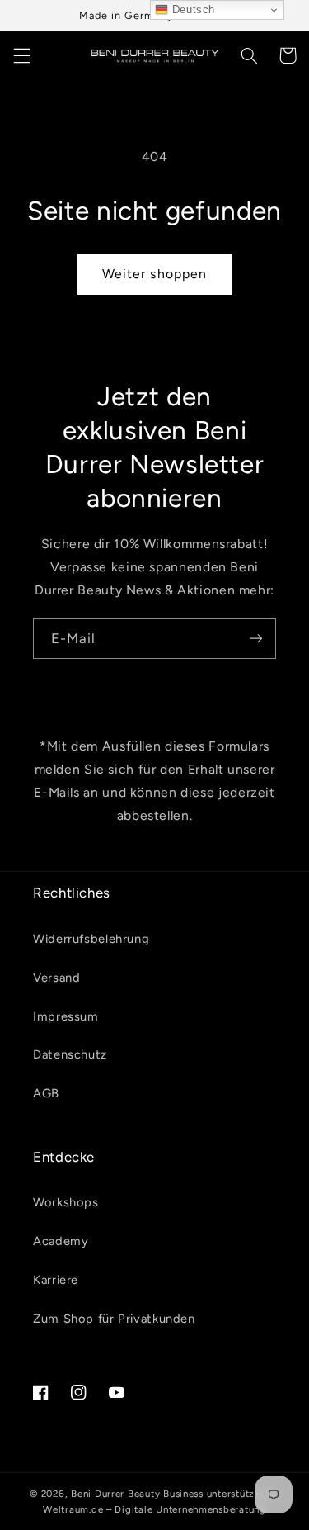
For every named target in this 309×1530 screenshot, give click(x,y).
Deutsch (191, 9)
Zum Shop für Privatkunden (114, 1318)
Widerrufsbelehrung (91, 938)
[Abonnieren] (256, 638)
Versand (56, 977)
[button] (21, 55)
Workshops (66, 1202)
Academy (60, 1241)
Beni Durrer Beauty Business (137, 1493)
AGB (46, 1093)
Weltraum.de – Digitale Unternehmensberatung (154, 1509)
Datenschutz (70, 1054)
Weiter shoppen (154, 274)
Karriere (55, 1279)
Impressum (66, 1016)
